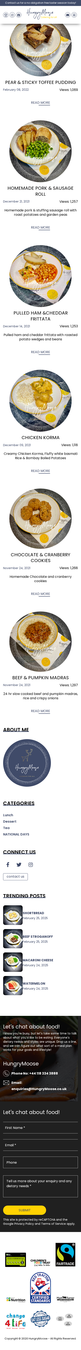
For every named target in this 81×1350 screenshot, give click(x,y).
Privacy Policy (40, 1343)
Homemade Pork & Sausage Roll (40, 191)
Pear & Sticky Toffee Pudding (40, 83)
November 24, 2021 (16, 568)
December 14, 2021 (16, 326)
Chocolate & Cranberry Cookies (40, 558)
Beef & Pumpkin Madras (40, 678)
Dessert (9, 821)
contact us (15, 876)
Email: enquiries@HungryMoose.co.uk (39, 1085)
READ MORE (40, 102)
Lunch (8, 815)
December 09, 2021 (17, 445)
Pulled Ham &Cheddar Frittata (41, 316)
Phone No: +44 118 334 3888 (34, 1073)
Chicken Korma (41, 438)
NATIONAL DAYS (16, 834)
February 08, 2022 (16, 90)
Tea (6, 828)
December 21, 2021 (16, 201)
